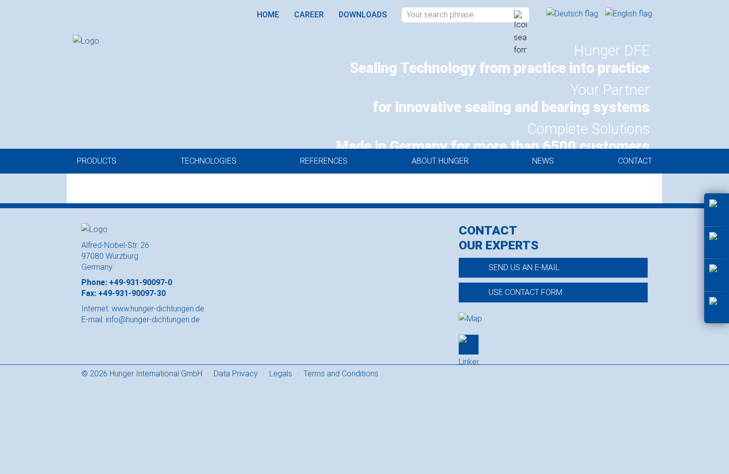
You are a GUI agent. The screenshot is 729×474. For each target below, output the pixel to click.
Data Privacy (236, 373)
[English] (629, 13)
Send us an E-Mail (523, 267)
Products (97, 161)
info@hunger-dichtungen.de (153, 319)
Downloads (363, 14)
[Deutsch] (573, 13)
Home (268, 14)
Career (309, 14)
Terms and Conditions (341, 373)
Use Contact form (525, 292)
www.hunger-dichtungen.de (158, 308)
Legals (280, 373)
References (324, 161)
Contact (635, 161)
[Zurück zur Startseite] (127, 41)
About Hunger (440, 161)
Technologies (209, 161)
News (543, 161)
